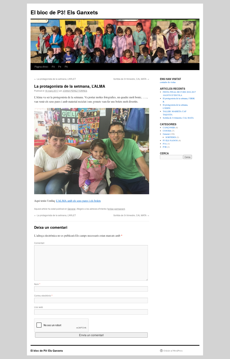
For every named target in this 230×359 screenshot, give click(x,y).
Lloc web (38, 307)
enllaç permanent (116, 208)
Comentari (39, 242)
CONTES (167, 130)
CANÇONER (169, 127)
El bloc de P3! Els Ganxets (64, 12)
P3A (165, 143)
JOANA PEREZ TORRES (75, 90)
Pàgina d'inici (41, 66)
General (71, 208)
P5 (66, 66)
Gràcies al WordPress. (173, 350)
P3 (53, 66)
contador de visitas (168, 82)
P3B (165, 146)
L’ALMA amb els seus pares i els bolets (78, 200)
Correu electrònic (43, 295)
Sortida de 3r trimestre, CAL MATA (131, 78)
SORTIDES (170, 137)
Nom (37, 284)
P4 (59, 66)
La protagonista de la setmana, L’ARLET (55, 78)
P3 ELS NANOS (170, 140)
